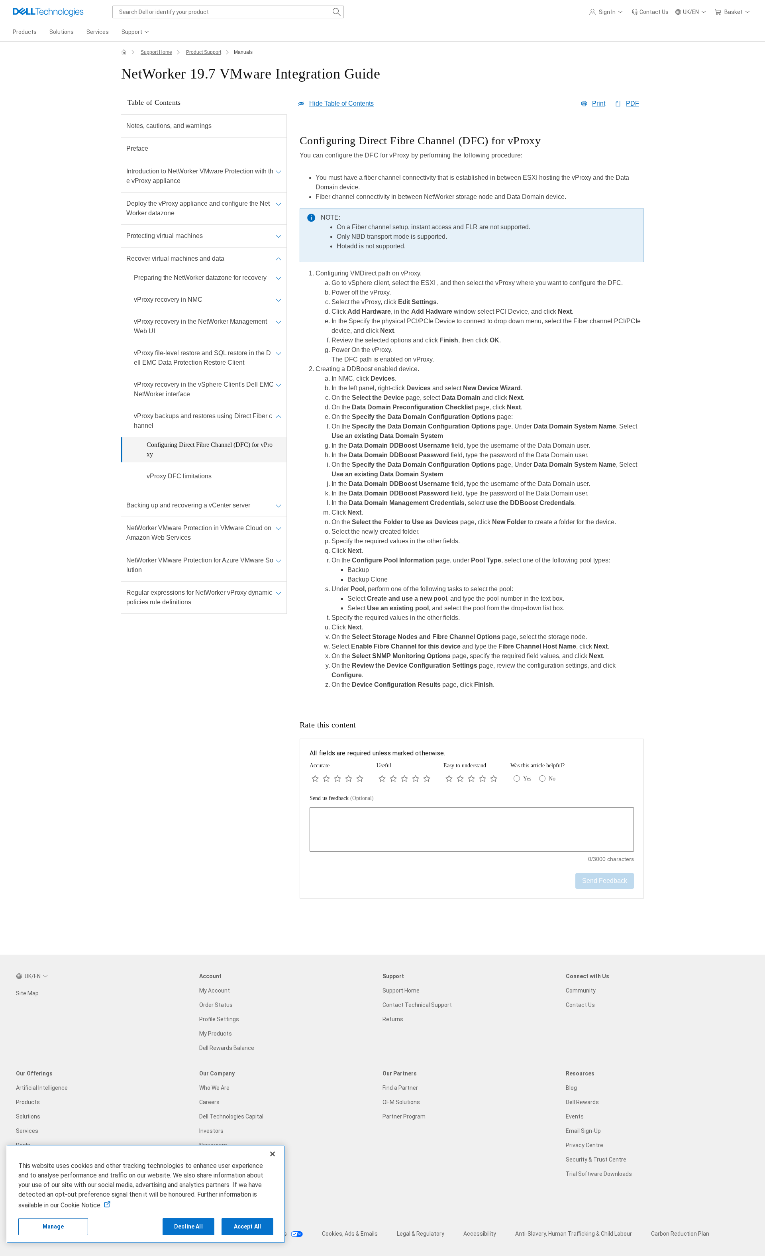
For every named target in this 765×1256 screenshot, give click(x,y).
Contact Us (580, 1005)
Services (27, 1131)
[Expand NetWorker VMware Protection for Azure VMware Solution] (278, 560)
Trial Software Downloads (599, 1174)
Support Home (156, 52)
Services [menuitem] (97, 32)
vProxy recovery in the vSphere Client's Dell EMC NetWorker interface (204, 389)
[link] (650, 12)
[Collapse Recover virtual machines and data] (278, 258)
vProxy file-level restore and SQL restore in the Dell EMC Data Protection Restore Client (202, 358)
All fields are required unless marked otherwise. (377, 753)
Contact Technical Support (417, 1005)
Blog (571, 1088)
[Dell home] (124, 52)
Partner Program (404, 1116)
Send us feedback (342, 798)
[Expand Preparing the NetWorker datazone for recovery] (278, 278)
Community (581, 990)
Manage (53, 1226)
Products (28, 1102)
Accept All (247, 1226)
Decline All (188, 1226)
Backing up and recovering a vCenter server (188, 505)
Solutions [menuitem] (61, 32)
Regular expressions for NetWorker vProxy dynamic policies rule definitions (199, 597)
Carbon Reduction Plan (680, 1233)
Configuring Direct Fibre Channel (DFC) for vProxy (210, 449)
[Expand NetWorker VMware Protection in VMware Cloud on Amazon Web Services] (278, 528)
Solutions (28, 1116)
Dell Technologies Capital (231, 1116)
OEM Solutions (401, 1102)
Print (598, 103)
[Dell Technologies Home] (48, 12)
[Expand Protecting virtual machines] (278, 236)
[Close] (272, 1154)
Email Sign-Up (583, 1131)
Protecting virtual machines (164, 235)
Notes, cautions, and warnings (169, 125)
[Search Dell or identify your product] (337, 12)
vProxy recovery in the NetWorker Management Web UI (200, 326)
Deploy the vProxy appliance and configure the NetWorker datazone (198, 208)
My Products (215, 1033)
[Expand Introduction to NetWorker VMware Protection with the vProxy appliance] (278, 171)
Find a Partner (400, 1088)
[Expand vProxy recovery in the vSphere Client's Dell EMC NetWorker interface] (278, 384)
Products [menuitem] (25, 32)
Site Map (27, 993)
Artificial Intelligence (42, 1088)
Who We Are (214, 1088)
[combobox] (228, 12)
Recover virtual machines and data (175, 258)
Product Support (203, 52)
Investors (211, 1131)
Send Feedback (604, 880)
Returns (392, 1019)
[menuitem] (136, 32)
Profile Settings (219, 1019)
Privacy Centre (584, 1145)
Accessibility (479, 1233)
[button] (607, 12)
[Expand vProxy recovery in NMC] (278, 300)
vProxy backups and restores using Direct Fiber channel (203, 421)
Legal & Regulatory (420, 1233)
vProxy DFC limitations (179, 476)
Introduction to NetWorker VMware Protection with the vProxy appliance (199, 176)
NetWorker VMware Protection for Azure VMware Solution (199, 565)
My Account (214, 990)
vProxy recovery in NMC (168, 299)
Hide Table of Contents (341, 103)
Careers (209, 1102)
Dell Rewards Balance (226, 1048)
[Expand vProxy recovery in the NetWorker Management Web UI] (278, 321)
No (552, 779)
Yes (527, 779)
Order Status (216, 1005)
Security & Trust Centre (596, 1159)
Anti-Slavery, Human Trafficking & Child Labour (573, 1233)
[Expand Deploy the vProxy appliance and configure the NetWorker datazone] (278, 203)
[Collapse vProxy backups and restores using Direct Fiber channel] (278, 416)
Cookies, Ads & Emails (350, 1233)
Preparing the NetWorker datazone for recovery (200, 277)
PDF (632, 103)
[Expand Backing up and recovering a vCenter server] (278, 505)
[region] (471, 414)
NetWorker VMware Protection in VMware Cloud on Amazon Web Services (198, 533)
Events (575, 1116)
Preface (137, 148)
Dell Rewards (582, 1102)
